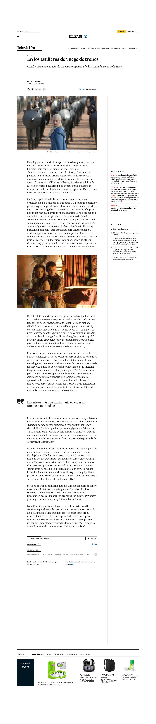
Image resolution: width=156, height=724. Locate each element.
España (65, 554)
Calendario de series (94, 48)
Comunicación (115, 48)
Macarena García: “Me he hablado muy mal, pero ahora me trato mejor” (125, 258)
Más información (32, 564)
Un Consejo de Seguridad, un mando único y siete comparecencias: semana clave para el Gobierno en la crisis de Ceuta (125, 199)
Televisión (26, 48)
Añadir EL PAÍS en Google (89, 89)
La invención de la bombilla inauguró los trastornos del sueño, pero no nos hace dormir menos (124, 189)
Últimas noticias (134, 48)
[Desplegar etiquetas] (95, 554)
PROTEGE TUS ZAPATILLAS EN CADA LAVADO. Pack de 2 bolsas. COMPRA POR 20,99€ (57, 684)
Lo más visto (116, 224)
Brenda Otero (33, 81)
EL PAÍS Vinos (85, 654)
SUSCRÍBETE (121, 31)
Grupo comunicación (76, 554)
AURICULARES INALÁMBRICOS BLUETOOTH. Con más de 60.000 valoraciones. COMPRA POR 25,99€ (88, 677)
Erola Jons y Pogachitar (120, 229)
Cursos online (59, 654)
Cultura (87, 554)
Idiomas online (72, 654)
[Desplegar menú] (18, 36)
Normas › (94, 544)
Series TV (83, 48)
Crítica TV (124, 48)
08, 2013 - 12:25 (39, 83)
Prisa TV (49, 554)
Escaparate (21, 654)
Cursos (49, 654)
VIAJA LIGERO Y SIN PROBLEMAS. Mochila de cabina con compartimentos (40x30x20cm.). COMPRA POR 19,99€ (109, 678)
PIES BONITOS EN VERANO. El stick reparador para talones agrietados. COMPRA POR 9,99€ (130, 676)
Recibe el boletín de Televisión (39, 538)
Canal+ (43, 554)
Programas (105, 48)
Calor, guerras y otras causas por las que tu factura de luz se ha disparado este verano (124, 208)
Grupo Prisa (57, 554)
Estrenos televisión (33, 554)
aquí (71, 564)
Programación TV (73, 48)
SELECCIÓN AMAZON (36, 654)
